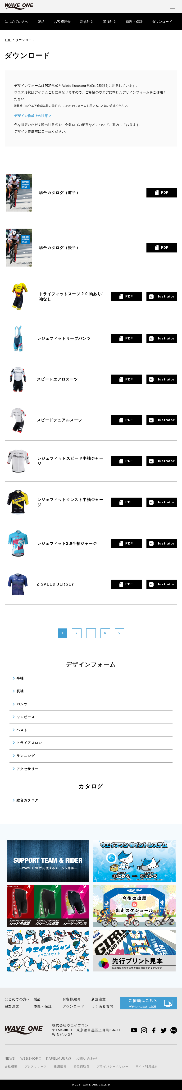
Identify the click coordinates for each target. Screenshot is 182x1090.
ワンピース (26, 717)
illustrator (165, 296)
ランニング (26, 756)
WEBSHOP (29, 1058)
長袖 (20, 691)
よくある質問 (102, 1006)
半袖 (20, 678)
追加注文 (110, 21)
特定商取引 (82, 1066)
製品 (41, 21)
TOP (8, 40)
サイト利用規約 (147, 1066)
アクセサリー (27, 769)
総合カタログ (27, 800)
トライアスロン (29, 743)
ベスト (22, 730)
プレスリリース (36, 1066)
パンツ (22, 704)
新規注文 (87, 21)
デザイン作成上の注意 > (32, 116)
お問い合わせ (87, 1058)
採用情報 (60, 1066)
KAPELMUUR (57, 1058)
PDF (164, 192)
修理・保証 (134, 21)
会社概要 (11, 1066)
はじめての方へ (16, 21)
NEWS (10, 1058)
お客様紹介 (62, 21)
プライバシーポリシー (112, 1066)
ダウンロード (162, 21)
